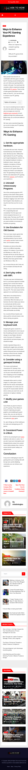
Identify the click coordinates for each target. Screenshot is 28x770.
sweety (16, 546)
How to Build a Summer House (13, 542)
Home (8, 766)
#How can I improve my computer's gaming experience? (15, 47)
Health (5, 732)
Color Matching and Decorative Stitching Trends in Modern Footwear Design (13, 656)
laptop (22, 437)
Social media (7, 679)
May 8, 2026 (8, 704)
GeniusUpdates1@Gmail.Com (19, 762)
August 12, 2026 (10, 686)
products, (12, 177)
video (12, 418)
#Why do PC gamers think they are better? (16, 55)
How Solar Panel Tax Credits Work (12, 559)
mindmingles (13, 40)
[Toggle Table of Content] (18, 102)
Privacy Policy (17, 766)
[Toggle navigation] (15, 15)
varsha (16, 529)
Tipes (4, 25)
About (12, 766)
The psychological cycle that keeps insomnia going (13, 737)
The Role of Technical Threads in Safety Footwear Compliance (13, 719)
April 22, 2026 (9, 739)
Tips (9, 556)
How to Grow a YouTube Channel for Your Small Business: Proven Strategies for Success (13, 631)
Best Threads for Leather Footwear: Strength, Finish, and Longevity (14, 701)
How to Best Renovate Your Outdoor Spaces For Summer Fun (14, 526)
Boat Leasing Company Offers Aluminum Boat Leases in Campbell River (9, 489)
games (8, 240)
